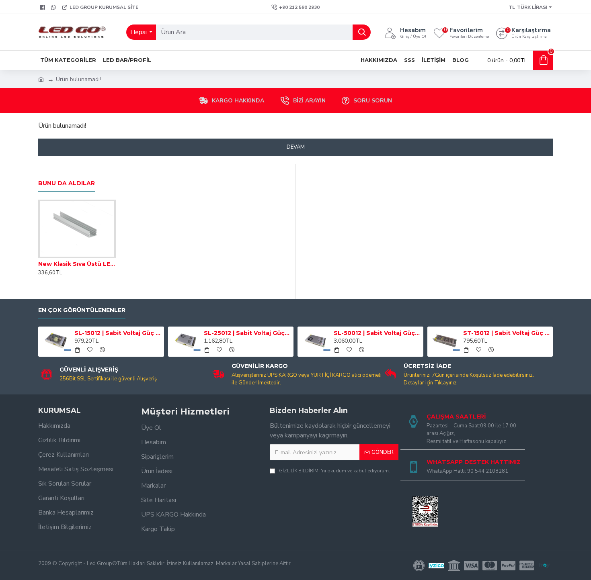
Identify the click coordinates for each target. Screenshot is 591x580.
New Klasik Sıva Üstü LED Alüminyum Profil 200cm (77, 264)
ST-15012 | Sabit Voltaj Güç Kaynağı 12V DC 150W (506, 333)
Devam (296, 147)
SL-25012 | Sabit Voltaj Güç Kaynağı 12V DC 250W (247, 333)
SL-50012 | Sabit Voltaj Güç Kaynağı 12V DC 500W (377, 333)
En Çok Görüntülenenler (81, 310)
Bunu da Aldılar (66, 183)
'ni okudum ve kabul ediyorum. (334, 471)
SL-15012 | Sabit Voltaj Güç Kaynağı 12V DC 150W (117, 333)
